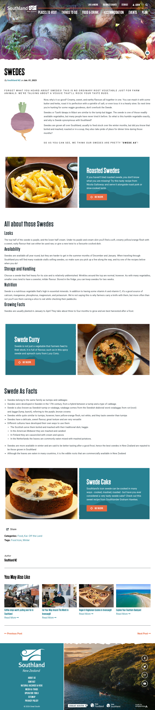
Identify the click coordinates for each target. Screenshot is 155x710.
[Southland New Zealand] (22, 8)
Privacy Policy (31, 700)
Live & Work (93, 4)
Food (20, 535)
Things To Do (69, 12)
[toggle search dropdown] (146, 5)
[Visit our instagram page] (145, 675)
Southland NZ (13, 80)
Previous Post (14, 633)
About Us (32, 677)
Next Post (142, 633)
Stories (125, 4)
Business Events (110, 4)
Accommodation (114, 12)
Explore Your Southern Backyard (128, 610)
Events (133, 12)
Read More (10, 617)
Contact (31, 681)
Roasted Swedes (103, 171)
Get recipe (99, 196)
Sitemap (31, 696)
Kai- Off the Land (33, 535)
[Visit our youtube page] (144, 683)
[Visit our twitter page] (144, 666)
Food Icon (16, 540)
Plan (145, 12)
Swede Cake (99, 482)
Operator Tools (32, 693)
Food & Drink (90, 12)
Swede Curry (27, 339)
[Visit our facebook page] (144, 658)
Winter (26, 540)
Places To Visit (47, 12)
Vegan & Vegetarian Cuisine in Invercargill (95, 610)
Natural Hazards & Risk (32, 685)
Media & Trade (31, 689)
